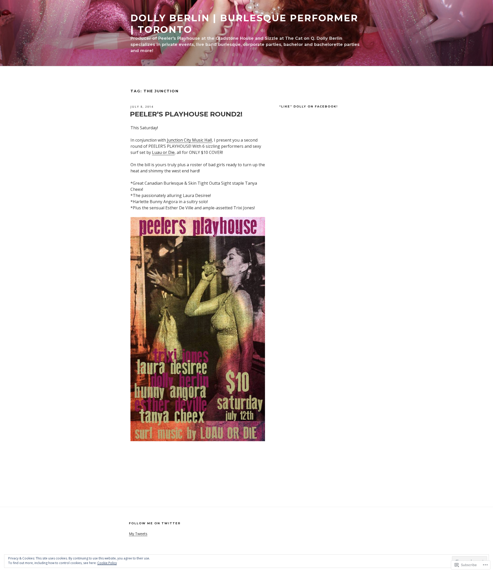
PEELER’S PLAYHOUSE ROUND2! (186, 114)
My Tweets (138, 533)
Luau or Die (163, 152)
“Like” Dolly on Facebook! (308, 106)
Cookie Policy (107, 563)
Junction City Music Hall (189, 140)
